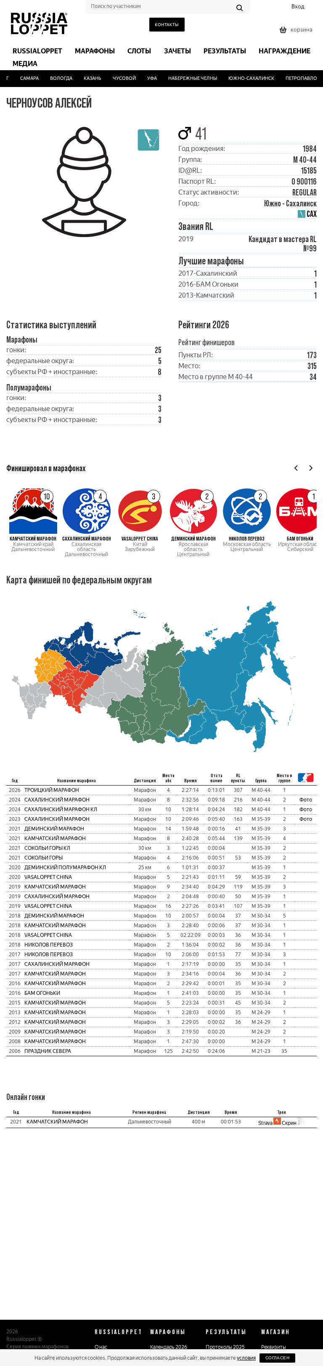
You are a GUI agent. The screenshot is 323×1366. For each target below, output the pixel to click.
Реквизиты (273, 1347)
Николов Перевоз (48, 945)
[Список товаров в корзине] (297, 32)
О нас (101, 1347)
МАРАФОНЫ (168, 1331)
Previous (296, 468)
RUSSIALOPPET (119, 1331)
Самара (24, 78)
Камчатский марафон (55, 838)
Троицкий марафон (51, 790)
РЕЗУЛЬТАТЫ (226, 1331)
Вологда (56, 78)
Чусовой (119, 78)
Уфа (147, 78)
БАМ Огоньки (42, 993)
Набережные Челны (187, 78)
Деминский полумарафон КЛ (65, 867)
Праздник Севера (47, 1051)
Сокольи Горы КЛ (47, 848)
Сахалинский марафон (57, 800)
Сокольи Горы (43, 858)
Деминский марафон (54, 829)
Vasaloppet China (48, 877)
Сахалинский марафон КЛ (60, 809)
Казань (87, 78)
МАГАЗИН (275, 1331)
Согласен (277, 1357)
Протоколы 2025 (225, 1347)
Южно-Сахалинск (246, 78)
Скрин (289, 1123)
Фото (305, 800)
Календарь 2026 (168, 1347)
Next (310, 468)
